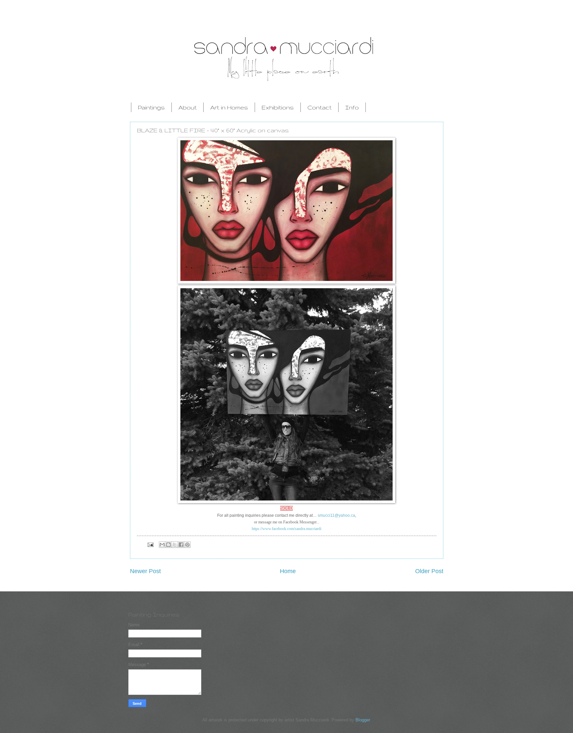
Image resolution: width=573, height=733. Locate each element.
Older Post (429, 571)
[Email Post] (150, 544)
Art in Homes (229, 107)
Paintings (151, 107)
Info (352, 107)
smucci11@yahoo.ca (336, 515)
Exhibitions (278, 107)
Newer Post (145, 571)
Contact (319, 107)
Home (288, 571)
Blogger (362, 719)
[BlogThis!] (168, 544)
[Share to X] (174, 544)
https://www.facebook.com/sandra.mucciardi (286, 528)
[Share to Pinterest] (187, 544)
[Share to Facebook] (181, 544)
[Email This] (162, 544)
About (187, 107)
